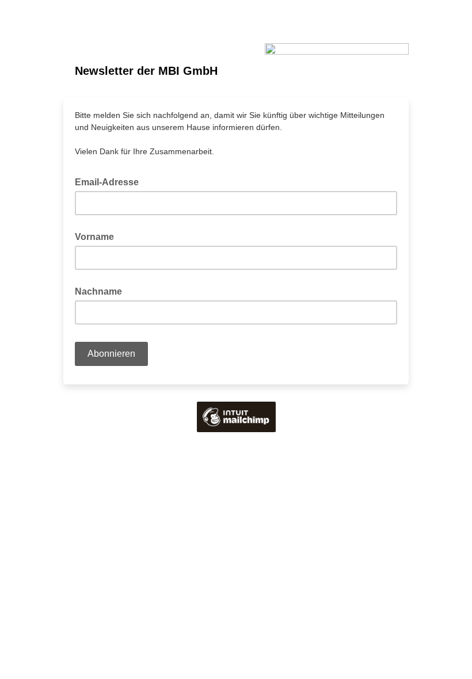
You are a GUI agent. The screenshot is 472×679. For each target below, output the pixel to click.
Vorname (94, 237)
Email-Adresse (110, 181)
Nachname (98, 291)
